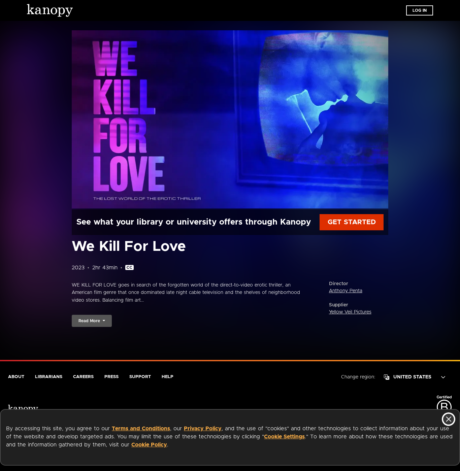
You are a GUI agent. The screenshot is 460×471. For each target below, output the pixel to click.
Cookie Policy (149, 444)
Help (167, 377)
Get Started (352, 222)
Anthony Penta (345, 291)
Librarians (48, 377)
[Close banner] (448, 419)
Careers (83, 377)
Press (111, 377)
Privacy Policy (203, 428)
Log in (420, 10)
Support (140, 377)
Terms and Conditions (141, 428)
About (16, 377)
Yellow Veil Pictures (350, 312)
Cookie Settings (284, 436)
